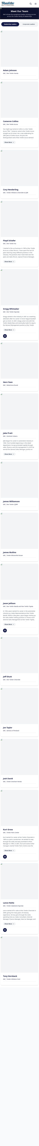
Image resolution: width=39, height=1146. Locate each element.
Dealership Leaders (10, 24)
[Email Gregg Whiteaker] (5, 336)
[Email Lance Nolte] (5, 930)
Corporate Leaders (29, 24)
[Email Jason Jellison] (5, 630)
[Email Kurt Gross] (5, 857)
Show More (8, 142)
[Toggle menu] (35, 4)
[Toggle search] (31, 4)
